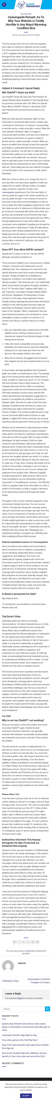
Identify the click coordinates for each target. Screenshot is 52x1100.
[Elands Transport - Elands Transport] (28, 4)
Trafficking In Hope (10, 981)
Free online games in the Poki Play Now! (19, 1040)
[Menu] (4, 5)
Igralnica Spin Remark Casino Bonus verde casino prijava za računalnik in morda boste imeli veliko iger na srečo (26, 1027)
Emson (37, 35)
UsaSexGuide (26, 14)
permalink (25, 953)
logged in (21, 998)
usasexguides (8, 192)
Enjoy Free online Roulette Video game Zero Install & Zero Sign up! (25, 1046)
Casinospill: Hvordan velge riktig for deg (19, 1035)
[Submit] (47, 1008)
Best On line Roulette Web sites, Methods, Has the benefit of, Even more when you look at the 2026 (24, 1055)
